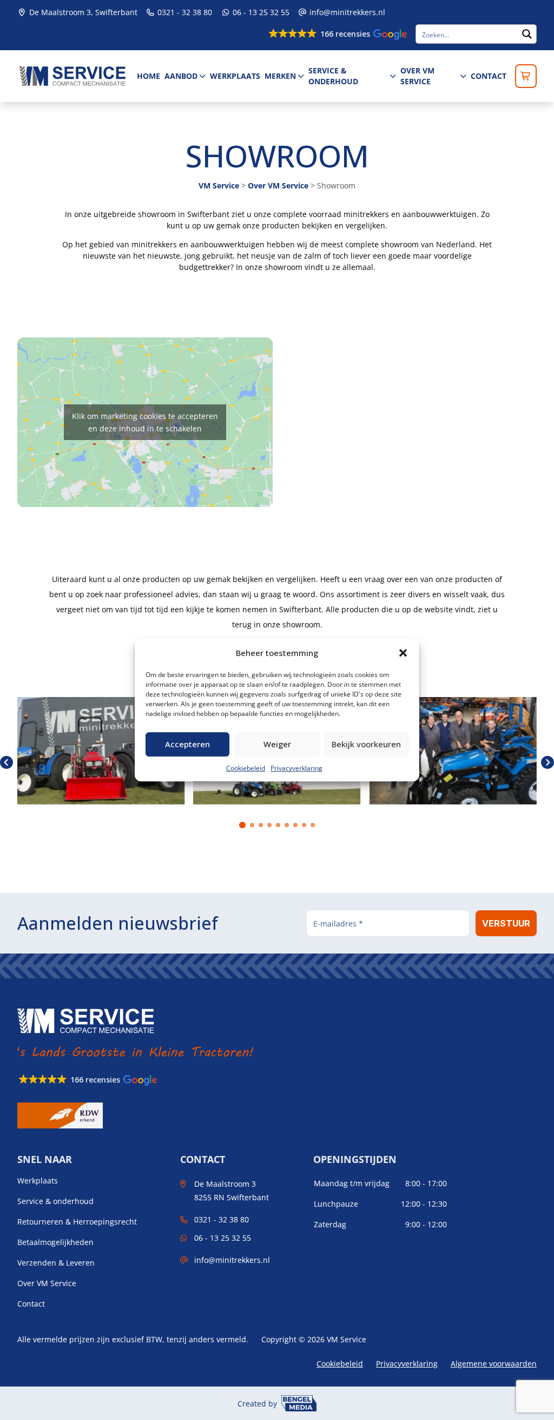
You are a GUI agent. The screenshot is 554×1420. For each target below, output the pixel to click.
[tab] (242, 825)
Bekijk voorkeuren (366, 744)
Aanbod (180, 76)
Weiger (277, 744)
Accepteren (187, 744)
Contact (488, 76)
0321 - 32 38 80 (183, 12)
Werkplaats (235, 76)
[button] (403, 653)
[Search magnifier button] (527, 34)
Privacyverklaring (296, 768)
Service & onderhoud (333, 75)
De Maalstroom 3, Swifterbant (82, 12)
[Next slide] (547, 762)
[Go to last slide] (6, 762)
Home (148, 76)
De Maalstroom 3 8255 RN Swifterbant (231, 1190)
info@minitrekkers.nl (347, 12)
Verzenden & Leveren (56, 1263)
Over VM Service (417, 75)
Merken (280, 76)
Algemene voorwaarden (494, 1363)
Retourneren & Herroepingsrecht (77, 1222)
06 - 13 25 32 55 (259, 12)
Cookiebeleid (245, 768)
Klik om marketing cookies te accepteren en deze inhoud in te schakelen (145, 422)
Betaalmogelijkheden (55, 1242)
